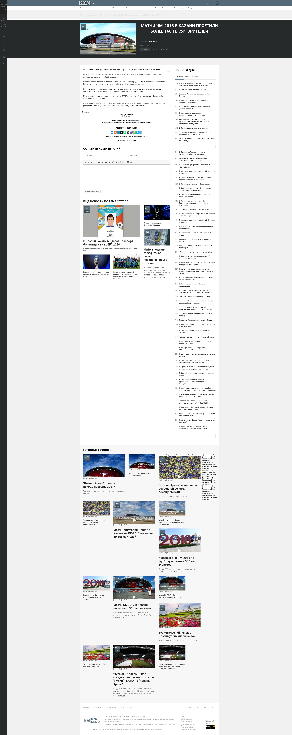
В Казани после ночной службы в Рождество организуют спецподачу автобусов (193, 203)
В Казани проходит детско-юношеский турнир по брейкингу (195, 101)
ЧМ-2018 (86, 112)
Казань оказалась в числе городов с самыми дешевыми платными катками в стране (196, 271)
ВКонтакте (136, 120)
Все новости (93, 8)
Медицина (147, 8)
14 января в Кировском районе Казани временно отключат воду (195, 133)
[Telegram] (140, 132)
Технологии (130, 8)
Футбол (144, 49)
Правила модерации (188, 724)
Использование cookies (188, 729)
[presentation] (85, 162)
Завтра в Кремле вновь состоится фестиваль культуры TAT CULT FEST (193, 402)
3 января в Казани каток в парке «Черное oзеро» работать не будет (196, 302)
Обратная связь (186, 721)
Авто (139, 8)
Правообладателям (187, 727)
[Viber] (131, 132)
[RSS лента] (207, 3)
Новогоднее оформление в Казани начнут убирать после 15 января (196, 108)
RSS (111, 122)
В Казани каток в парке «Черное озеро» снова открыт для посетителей (195, 189)
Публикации (166, 8)
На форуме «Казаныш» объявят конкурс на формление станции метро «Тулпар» (196, 368)
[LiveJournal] (128, 132)
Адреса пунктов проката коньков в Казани (196, 337)
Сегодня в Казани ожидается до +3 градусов (197, 320)
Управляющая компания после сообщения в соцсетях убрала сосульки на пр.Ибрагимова (197, 389)
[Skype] (137, 132)
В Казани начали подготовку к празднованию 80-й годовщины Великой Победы (195, 381)
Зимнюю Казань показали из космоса (195, 297)
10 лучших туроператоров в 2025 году (194, 209)
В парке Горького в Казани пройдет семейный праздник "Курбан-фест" (193, 427)
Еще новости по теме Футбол (105, 201)
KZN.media (143, 41)
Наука (157, 8)
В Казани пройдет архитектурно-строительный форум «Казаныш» (192, 153)
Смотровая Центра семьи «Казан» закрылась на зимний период (193, 159)
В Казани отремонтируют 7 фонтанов (194, 128)
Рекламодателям (186, 719)
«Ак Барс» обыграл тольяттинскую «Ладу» (196, 252)
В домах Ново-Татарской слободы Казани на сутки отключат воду (196, 408)
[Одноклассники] (115, 132)
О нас (183, 716)
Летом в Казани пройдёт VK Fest (192, 90)
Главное (82, 8)
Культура (120, 8)
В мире (190, 8)
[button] (85, 162)
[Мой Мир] (118, 132)
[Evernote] (124, 132)
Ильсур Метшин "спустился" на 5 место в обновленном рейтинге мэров (196, 361)
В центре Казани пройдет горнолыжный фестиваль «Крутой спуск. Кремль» (195, 84)
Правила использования (189, 723)
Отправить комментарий (92, 191)
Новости (97, 708)
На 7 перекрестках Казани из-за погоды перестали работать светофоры (195, 179)
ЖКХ (112, 8)
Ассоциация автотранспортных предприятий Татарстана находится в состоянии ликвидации (194, 121)
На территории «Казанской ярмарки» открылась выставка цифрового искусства (196, 291)
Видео (182, 8)
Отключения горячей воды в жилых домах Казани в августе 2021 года (196, 395)
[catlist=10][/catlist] (104, 475)
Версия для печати (127, 140)
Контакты (184, 718)
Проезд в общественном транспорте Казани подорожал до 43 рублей (197, 264)
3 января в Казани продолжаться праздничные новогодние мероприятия (195, 308)
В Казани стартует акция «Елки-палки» (194, 184)
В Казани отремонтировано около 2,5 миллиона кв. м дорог (194, 257)
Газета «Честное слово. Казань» (191, 731)
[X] (121, 132)
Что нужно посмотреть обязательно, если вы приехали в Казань (196, 278)
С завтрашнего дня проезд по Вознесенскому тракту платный (192, 114)
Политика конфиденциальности (191, 726)
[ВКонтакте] (112, 132)
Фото (175, 8)
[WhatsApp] (134, 132)
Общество (103, 8)
